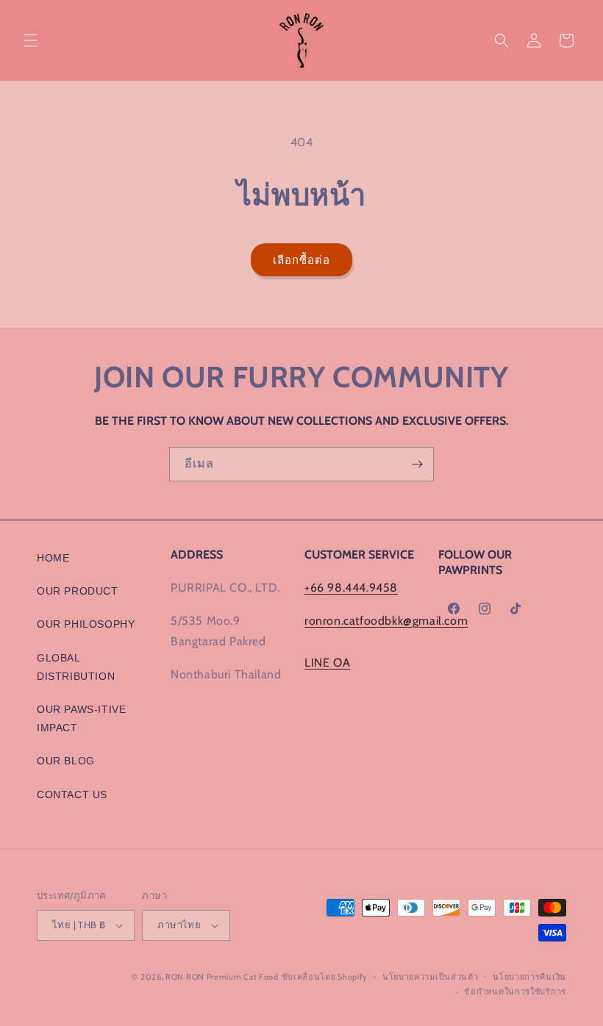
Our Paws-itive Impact (81, 718)
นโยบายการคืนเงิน (529, 977)
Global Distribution (76, 667)
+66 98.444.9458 (351, 588)
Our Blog (66, 761)
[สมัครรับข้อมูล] (417, 464)
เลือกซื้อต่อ (301, 260)
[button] (31, 40)
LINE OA (327, 663)
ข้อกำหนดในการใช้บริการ (515, 991)
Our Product (77, 591)
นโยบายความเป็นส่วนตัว (430, 977)
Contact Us (72, 794)
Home (53, 558)
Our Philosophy (86, 624)
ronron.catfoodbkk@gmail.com (386, 621)
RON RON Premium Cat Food (222, 977)
